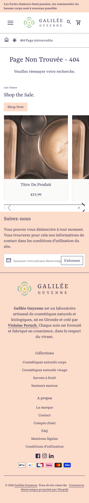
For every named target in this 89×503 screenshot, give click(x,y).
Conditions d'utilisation (45, 446)
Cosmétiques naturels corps (44, 362)
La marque (44, 407)
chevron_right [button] (80, 208)
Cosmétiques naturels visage (44, 370)
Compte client (45, 423)
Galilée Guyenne (25, 485)
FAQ (44, 430)
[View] (36, 147)
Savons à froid (44, 377)
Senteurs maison (44, 385)
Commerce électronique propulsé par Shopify (52, 487)
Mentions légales (44, 438)
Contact (44, 415)
